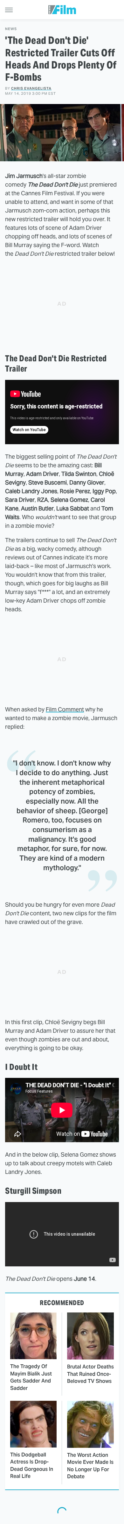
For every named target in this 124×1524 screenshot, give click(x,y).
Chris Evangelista (31, 88)
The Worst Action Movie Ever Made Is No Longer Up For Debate (90, 1466)
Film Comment (65, 709)
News (11, 29)
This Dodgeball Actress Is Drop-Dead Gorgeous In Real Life (31, 1465)
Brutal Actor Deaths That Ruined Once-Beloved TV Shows (90, 1373)
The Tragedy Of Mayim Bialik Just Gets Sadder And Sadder (31, 1377)
